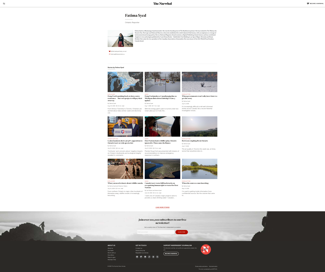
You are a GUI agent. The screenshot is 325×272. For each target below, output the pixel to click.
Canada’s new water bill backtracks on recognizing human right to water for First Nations (161, 185)
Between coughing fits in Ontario (195, 141)
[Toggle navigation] (4, 3)
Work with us (112, 253)
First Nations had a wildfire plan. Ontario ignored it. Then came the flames (160, 142)
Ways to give (111, 257)
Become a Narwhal (171, 253)
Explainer (111, 94)
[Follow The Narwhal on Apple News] (154, 256)
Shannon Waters (122, 186)
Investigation (113, 138)
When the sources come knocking (195, 183)
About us (110, 248)
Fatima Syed (112, 103)
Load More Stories (163, 207)
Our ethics (111, 255)
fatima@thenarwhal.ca (117, 54)
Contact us (139, 248)
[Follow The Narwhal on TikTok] (150, 256)
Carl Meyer (149, 190)
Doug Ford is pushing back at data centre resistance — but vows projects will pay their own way (125, 98)
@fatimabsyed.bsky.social (118, 51)
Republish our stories (142, 253)
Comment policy (213, 266)
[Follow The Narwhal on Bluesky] (137, 256)
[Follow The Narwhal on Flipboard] (141, 256)
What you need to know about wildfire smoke (125, 183)
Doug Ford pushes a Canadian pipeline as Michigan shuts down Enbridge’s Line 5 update (161, 98)
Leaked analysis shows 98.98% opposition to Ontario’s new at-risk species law (125, 142)
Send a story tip (140, 250)
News (146, 94)
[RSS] (158, 256)
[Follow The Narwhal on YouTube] (146, 256)
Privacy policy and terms (201, 266)
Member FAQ (112, 259)
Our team (110, 250)
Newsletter (186, 94)
